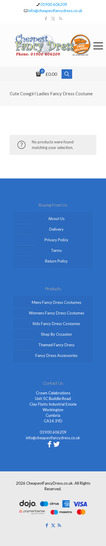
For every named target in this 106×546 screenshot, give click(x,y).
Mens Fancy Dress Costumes (56, 302)
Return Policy (56, 261)
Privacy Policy (56, 239)
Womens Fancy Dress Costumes (56, 313)
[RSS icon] (60, 18)
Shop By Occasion (56, 334)
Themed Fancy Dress (56, 344)
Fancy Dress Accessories (56, 355)
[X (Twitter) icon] (53, 18)
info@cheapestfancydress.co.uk (55, 10)
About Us (56, 218)
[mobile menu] (98, 45)
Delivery (56, 229)
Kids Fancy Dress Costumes (56, 323)
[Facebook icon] (46, 18)
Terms (56, 250)
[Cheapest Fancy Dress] (53, 45)
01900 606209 (53, 4)
